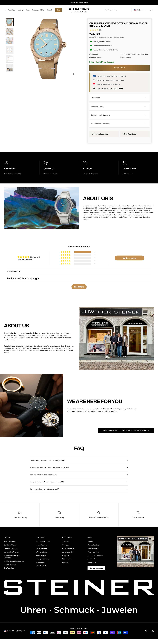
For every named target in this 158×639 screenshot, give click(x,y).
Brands (49, 10)
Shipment (91, 559)
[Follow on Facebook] (146, 630)
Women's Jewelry (42, 552)
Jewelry (20, 10)
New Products (41, 566)
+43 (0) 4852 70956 (82, 2)
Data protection (93, 552)
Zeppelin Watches (10, 548)
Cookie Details (93, 548)
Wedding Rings (41, 562)
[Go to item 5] (10, 59)
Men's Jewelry (41, 555)
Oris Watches (9, 568)
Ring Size (65, 555)
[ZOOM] (73, 74)
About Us (65, 541)
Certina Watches (10, 545)
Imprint (90, 541)
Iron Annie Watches (11, 552)
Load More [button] (79, 287)
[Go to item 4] (10, 50)
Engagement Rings (43, 559)
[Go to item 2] (10, 31)
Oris (97, 54)
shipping (121, 37)
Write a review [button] (129, 258)
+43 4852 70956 (116, 88)
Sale (58, 10)
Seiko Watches (9, 541)
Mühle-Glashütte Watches (14, 561)
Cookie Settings (93, 545)
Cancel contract (96, 568)
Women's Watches (43, 541)
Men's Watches (41, 545)
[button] (66, 252)
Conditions (92, 562)
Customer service (68, 548)
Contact (65, 545)
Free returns (66, 559)
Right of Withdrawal (95, 555)
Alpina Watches (10, 564)
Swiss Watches (41, 548)
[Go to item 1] (10, 22)
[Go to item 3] (10, 41)
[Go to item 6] (10, 68)
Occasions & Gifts (38, 10)
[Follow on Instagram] (153, 630)
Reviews (65, 562)
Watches (11, 10)
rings (27, 10)
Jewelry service (67, 552)
